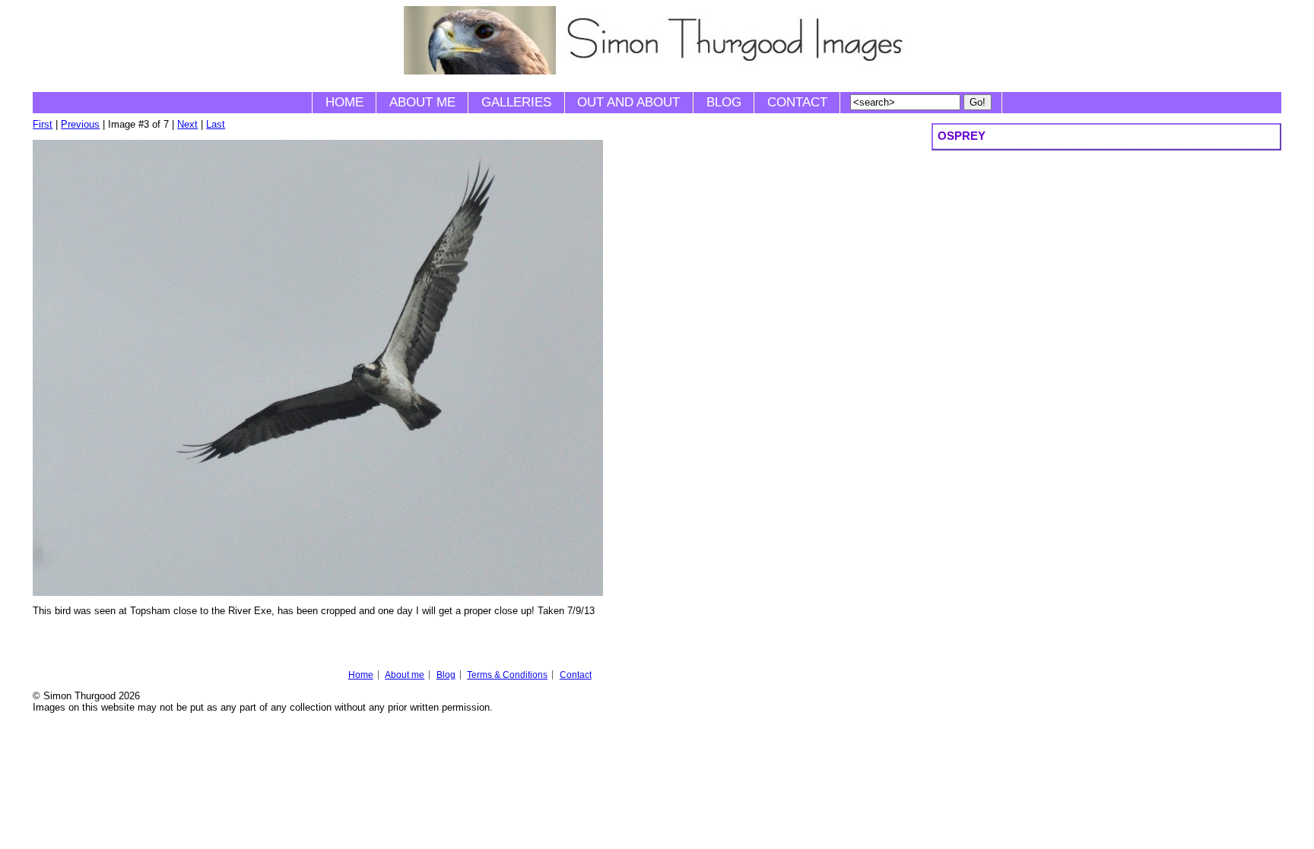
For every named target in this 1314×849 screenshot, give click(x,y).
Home (344, 102)
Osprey (962, 135)
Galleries (516, 102)
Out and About (628, 102)
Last (215, 124)
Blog (723, 102)
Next (187, 124)
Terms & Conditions (507, 675)
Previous (80, 124)
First (42, 124)
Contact (797, 102)
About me (422, 102)
